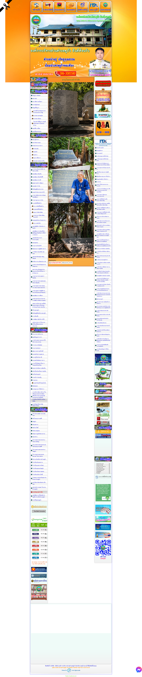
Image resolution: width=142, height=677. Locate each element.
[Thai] (31, 88)
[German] (41, 88)
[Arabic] (32, 88)
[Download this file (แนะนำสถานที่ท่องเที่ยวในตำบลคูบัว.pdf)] (50, 262)
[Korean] (44, 88)
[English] (36, 88)
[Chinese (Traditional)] (34, 88)
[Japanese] (42, 88)
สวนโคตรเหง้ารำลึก (56, 262)
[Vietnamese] (46, 88)
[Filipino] (37, 88)
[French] (39, 88)
